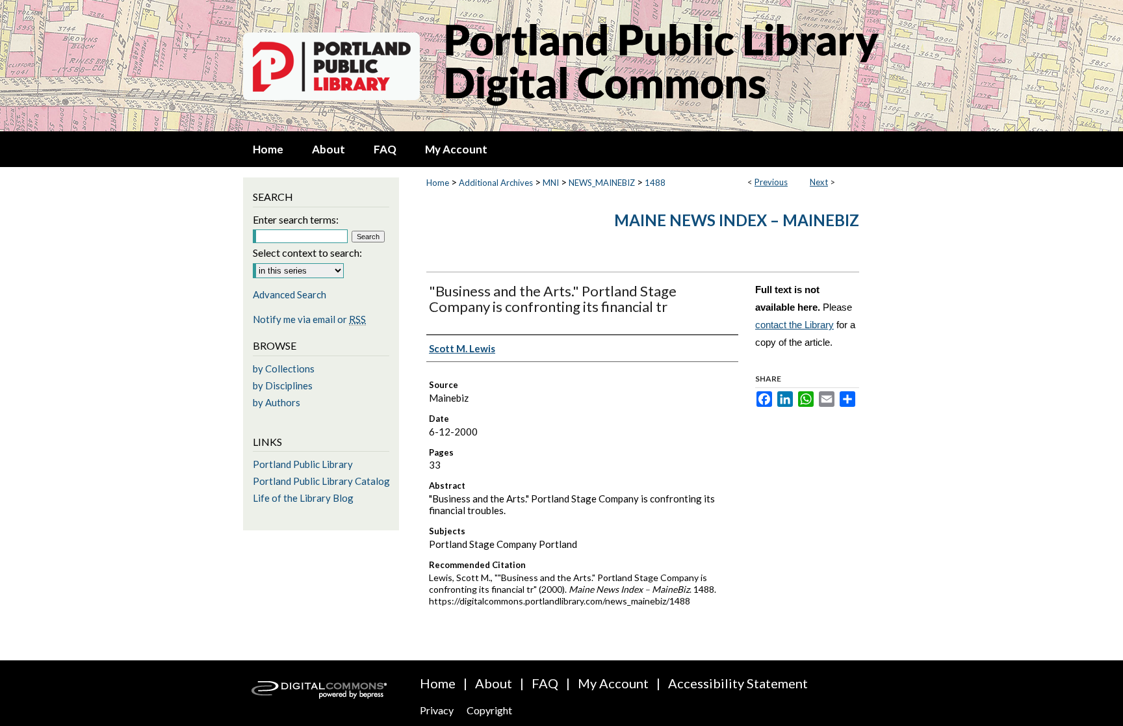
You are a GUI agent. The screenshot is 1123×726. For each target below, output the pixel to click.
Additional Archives (496, 182)
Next (819, 182)
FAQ (545, 683)
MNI (551, 182)
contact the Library (794, 324)
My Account (613, 683)
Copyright (489, 710)
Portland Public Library (303, 464)
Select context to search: (307, 252)
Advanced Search (289, 294)
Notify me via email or (309, 319)
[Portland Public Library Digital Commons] (561, 65)
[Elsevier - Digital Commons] (321, 693)
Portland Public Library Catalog (321, 481)
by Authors (276, 402)
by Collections (284, 368)
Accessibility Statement (738, 683)
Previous (771, 182)
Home (437, 182)
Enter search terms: (296, 219)
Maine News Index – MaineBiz (736, 220)
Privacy (437, 710)
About (493, 683)
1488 (655, 182)
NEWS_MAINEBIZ (602, 182)
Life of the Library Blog (303, 498)
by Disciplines (283, 385)
